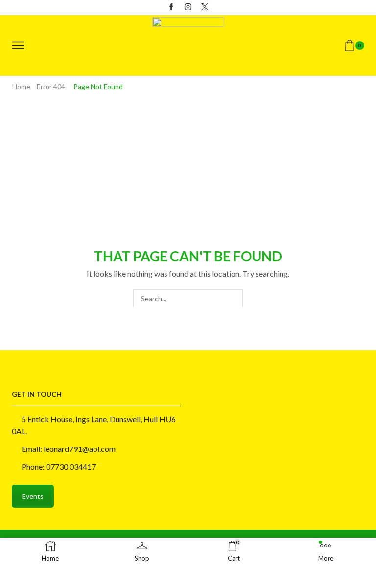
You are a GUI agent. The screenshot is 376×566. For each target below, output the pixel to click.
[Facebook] (171, 7)
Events (33, 496)
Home (21, 86)
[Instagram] (188, 7)
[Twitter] (204, 7)
